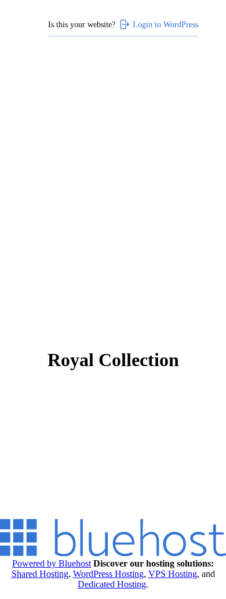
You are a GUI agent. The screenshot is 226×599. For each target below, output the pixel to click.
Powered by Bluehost (51, 563)
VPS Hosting (172, 574)
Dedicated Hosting (112, 584)
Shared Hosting (40, 574)
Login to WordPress (165, 24)
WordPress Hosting (108, 574)
